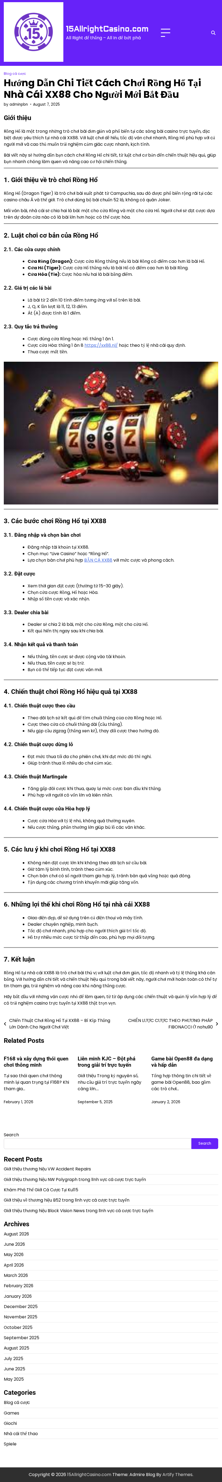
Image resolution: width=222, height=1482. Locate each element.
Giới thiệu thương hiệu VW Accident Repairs (47, 1169)
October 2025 (18, 1327)
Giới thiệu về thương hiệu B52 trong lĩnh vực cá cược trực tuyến (66, 1200)
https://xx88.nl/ (101, 345)
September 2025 (21, 1338)
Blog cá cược (15, 73)
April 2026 (14, 1265)
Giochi (10, 1423)
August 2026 (16, 1234)
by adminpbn (16, 104)
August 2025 (16, 1348)
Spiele (10, 1444)
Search (11, 1135)
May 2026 (14, 1254)
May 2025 (14, 1379)
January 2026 (18, 1296)
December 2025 (21, 1306)
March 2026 (16, 1275)
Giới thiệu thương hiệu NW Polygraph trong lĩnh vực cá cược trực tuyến (75, 1179)
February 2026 (18, 1286)
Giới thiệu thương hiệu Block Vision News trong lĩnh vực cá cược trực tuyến (78, 1211)
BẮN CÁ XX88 (98, 560)
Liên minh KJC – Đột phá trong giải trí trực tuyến (106, 1062)
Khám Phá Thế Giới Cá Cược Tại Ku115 (41, 1190)
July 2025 (13, 1358)
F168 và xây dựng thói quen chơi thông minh (36, 1062)
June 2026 (14, 1244)
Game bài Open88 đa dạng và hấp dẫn (182, 1062)
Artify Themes (177, 1474)
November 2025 (20, 1317)
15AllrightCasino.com (107, 29)
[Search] (213, 33)
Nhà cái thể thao (21, 1433)
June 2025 (14, 1369)
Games (11, 1413)
